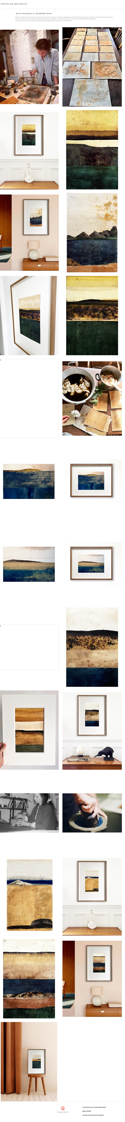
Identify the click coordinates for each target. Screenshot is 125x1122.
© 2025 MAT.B (62, 1112)
